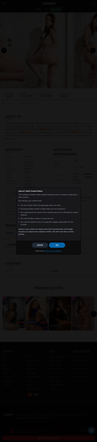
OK (57, 245)
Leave (40, 245)
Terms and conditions (53, 251)
